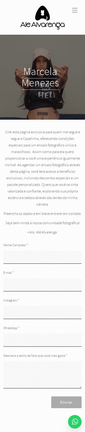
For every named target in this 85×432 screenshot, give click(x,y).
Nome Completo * (15, 245)
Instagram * (11, 300)
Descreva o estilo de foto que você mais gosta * (35, 356)
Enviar (66, 402)
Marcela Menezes (40, 77)
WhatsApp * (11, 328)
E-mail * (8, 273)
